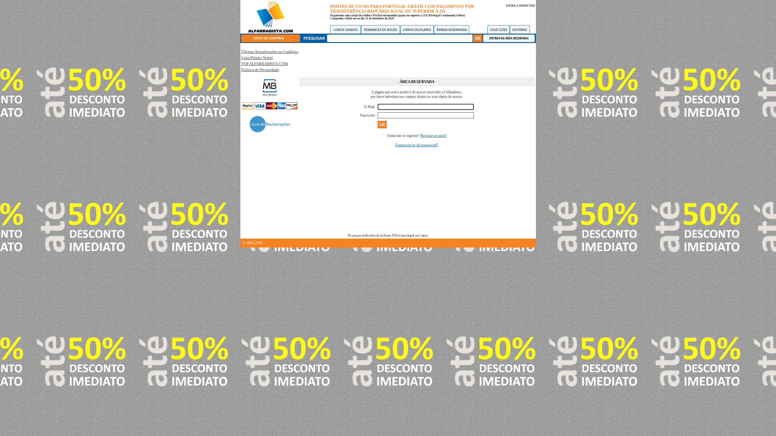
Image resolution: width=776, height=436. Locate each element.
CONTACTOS (526, 5)
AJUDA (510, 5)
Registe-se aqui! (433, 135)
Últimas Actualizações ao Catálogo (270, 51)
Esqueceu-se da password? (416, 145)
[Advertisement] (416, 59)
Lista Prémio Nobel (257, 57)
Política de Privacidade (260, 70)
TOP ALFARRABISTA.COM (264, 63)
